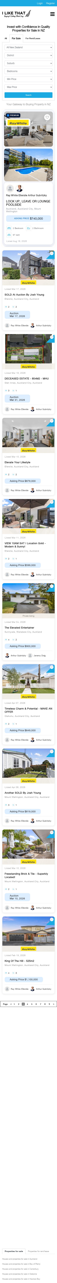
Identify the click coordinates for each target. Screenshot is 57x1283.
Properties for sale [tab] (14, 1251)
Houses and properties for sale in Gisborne (19, 1274)
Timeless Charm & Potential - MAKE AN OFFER (28, 710)
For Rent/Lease (33, 38)
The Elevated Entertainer (19, 627)
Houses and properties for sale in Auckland (19, 1259)
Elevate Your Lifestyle (17, 462)
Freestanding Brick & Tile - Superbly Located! (26, 875)
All (6, 38)
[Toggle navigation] (52, 14)
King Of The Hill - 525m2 (19, 960)
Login (40, 3)
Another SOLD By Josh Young (23, 792)
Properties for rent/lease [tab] (38, 1251)
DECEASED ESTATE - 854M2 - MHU (27, 378)
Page (5, 1004)
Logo (16, 14)
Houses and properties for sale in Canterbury (20, 1269)
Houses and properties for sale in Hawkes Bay (21, 1279)
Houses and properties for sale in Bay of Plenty (21, 1264)
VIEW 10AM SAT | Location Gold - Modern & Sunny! (25, 545)
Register (50, 3)
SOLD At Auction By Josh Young (24, 294)
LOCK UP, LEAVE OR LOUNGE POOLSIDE (28, 203)
